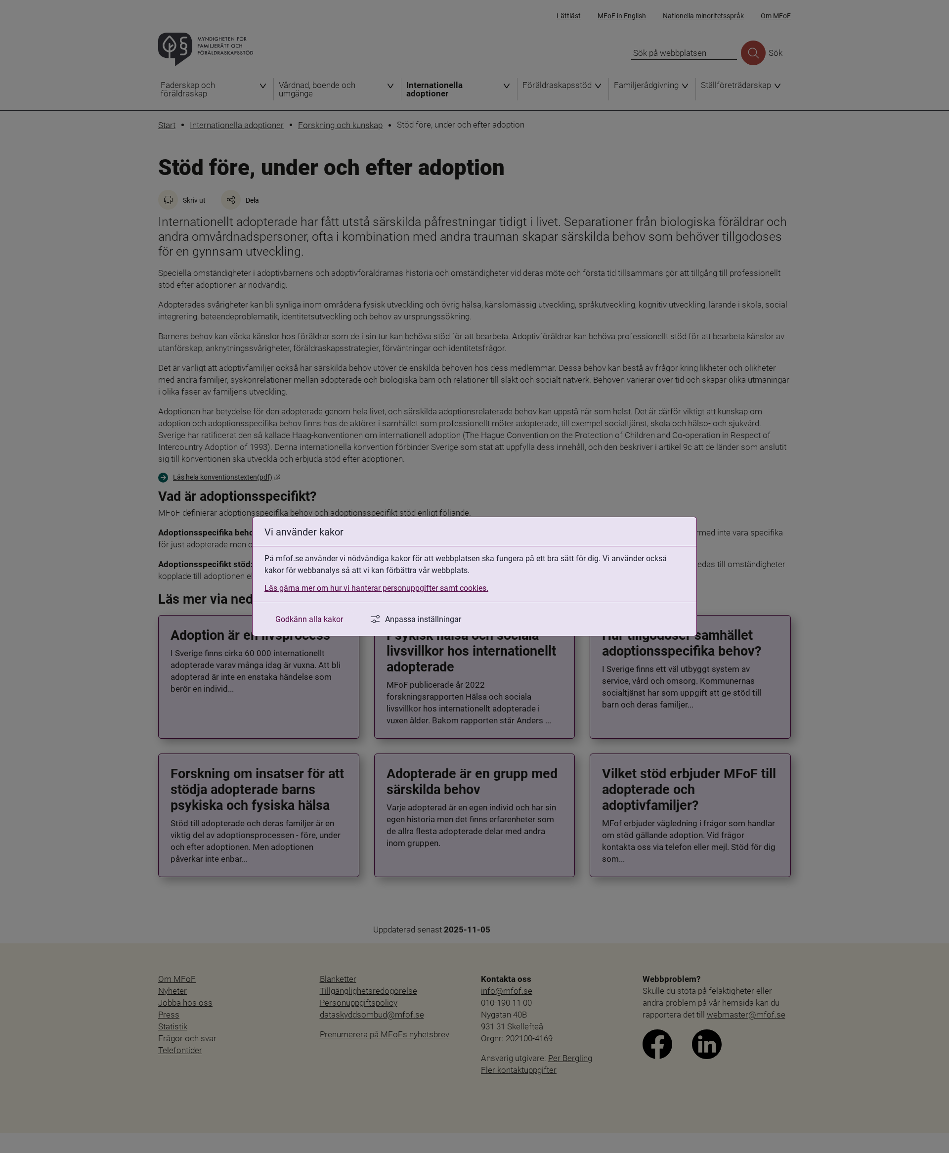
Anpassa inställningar (423, 619)
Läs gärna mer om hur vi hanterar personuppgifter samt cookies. (376, 587)
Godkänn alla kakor (309, 619)
